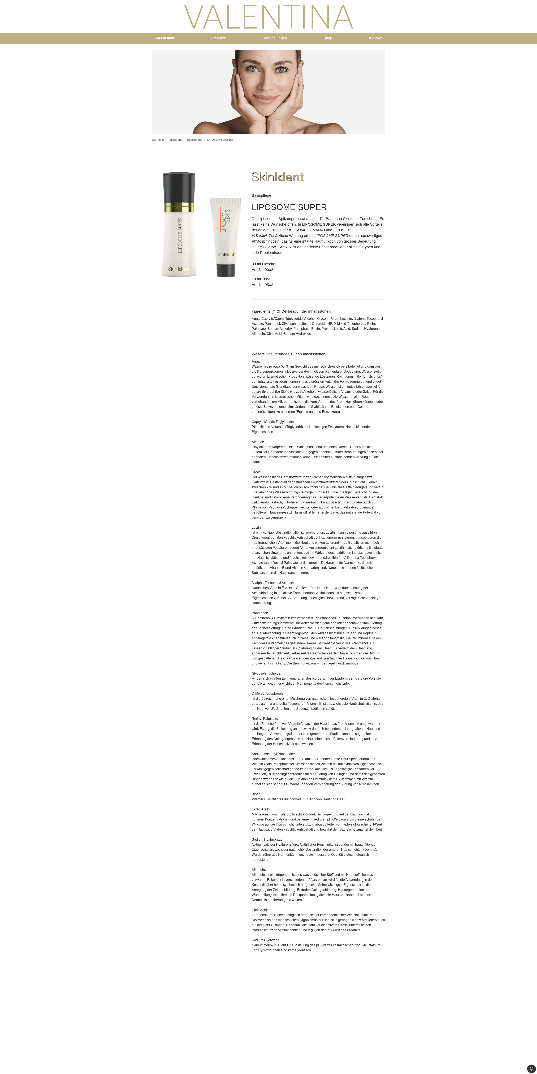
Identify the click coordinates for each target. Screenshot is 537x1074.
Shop (327, 38)
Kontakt (375, 38)
